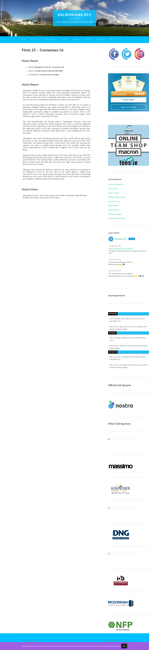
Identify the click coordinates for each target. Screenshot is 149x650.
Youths (64, 39)
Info (111, 39)
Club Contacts (113, 189)
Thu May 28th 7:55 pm (115, 246)
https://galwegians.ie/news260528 (121, 249)
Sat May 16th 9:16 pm (115, 259)
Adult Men (34, 39)
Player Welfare (113, 206)
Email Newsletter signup (116, 218)
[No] (146, 646)
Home (24, 39)
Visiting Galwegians (115, 214)
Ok (124, 646)
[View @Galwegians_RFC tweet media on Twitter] (143, 276)
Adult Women (50, 39)
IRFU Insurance (113, 210)
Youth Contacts (113, 193)
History (88, 39)
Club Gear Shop (113, 201)
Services (100, 39)
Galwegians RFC (74, 15)
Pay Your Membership (116, 184)
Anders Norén (116, 641)
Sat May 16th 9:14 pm (115, 270)
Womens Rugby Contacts (117, 197)
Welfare (76, 39)
